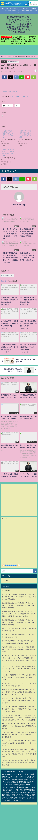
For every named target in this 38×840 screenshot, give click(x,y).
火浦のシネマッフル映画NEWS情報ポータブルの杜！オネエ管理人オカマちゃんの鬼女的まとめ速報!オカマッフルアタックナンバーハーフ (19, 692)
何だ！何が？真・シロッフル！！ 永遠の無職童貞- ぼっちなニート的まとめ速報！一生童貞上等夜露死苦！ (18, 649)
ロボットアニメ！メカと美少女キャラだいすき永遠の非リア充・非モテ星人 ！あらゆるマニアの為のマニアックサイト (19, 669)
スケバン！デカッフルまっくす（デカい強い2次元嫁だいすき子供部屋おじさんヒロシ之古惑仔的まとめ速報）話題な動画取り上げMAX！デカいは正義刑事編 (19, 717)
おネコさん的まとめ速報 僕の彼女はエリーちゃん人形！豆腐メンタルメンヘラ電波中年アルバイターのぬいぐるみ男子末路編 (19, 597)
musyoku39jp (19, 204)
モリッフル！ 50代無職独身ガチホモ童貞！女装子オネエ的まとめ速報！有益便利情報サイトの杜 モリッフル (19, 743)
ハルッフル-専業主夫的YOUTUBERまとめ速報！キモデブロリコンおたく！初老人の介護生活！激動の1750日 (19, 677)
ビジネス (4, 61)
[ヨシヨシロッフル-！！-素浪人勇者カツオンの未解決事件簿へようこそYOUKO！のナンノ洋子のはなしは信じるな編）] (19, 734)
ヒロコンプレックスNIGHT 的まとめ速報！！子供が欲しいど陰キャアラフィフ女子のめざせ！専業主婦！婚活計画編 (19, 762)
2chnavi (4, 519)
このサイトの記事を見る (10, 91)
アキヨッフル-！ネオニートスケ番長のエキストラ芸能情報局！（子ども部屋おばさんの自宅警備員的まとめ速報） (19, 726)
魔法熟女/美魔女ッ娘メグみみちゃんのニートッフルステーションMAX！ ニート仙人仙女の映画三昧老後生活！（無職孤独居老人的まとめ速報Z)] (18, 614)
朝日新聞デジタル (14, 61)
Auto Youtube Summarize (19, 96)
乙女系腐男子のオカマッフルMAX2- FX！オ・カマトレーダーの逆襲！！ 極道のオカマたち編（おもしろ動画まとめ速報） (19, 605)
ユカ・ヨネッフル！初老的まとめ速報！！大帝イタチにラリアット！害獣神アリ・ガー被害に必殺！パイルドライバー (19, 700)
